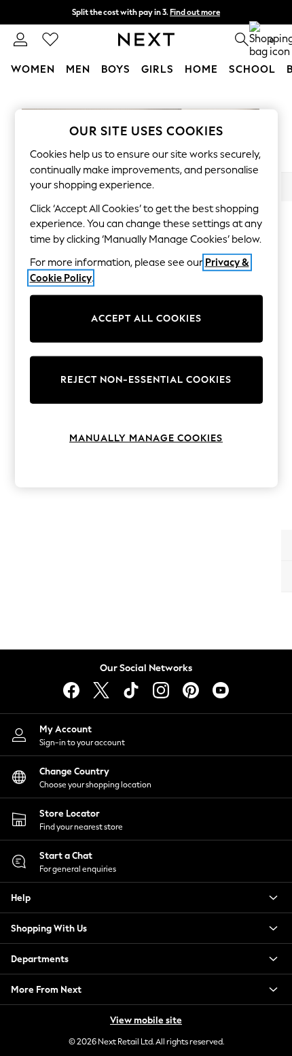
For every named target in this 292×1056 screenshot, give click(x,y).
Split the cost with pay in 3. (146, 12)
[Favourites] (50, 39)
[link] (20, 39)
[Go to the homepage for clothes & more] (146, 39)
